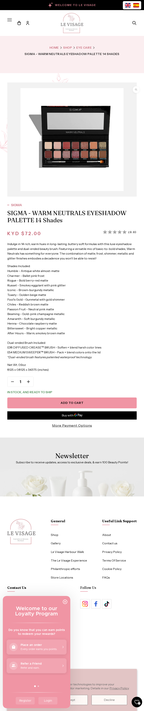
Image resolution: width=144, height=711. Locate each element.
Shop (67, 47)
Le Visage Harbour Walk (67, 552)
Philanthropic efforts (65, 569)
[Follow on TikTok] (106, 603)
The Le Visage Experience (69, 560)
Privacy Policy (119, 688)
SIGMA (16, 205)
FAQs (106, 577)
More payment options (72, 425)
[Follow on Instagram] (85, 603)
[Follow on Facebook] (95, 603)
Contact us (109, 543)
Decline (109, 700)
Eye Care (84, 47)
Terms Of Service (114, 560)
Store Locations (62, 577)
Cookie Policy (112, 569)
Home (54, 47)
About (106, 535)
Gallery (56, 543)
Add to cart (72, 403)
